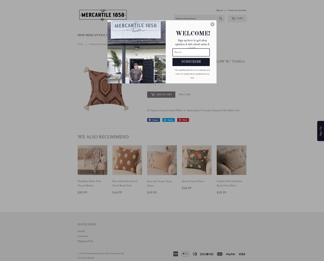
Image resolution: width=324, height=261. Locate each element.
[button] (212, 24)
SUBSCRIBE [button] (191, 62)
